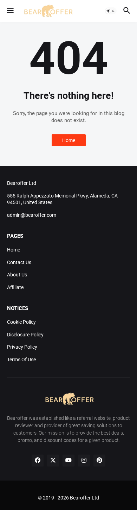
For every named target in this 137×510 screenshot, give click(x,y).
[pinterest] (99, 461)
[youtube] (68, 461)
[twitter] (53, 461)
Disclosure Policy (25, 334)
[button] (9, 11)
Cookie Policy (21, 322)
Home (68, 140)
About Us (17, 274)
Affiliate (15, 287)
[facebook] (38, 461)
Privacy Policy (22, 347)
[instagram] (84, 461)
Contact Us (19, 262)
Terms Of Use (21, 359)
